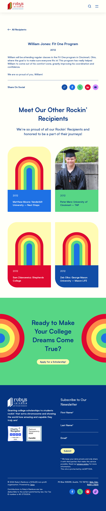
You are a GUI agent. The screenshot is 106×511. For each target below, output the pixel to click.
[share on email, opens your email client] (95, 87)
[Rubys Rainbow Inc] (34, 433)
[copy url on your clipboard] (64, 87)
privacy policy (83, 464)
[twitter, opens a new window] (80, 492)
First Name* (67, 412)
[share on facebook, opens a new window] (72, 87)
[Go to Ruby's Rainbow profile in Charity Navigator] (15, 433)
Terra (32, 484)
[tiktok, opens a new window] (95, 492)
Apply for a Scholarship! (53, 361)
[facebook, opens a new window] (72, 492)
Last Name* (67, 425)
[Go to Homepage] (15, 6)
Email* (64, 438)
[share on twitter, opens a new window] (80, 87)
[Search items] (89, 6)
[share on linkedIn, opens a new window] (88, 87)
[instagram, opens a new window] (88, 492)
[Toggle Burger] (96, 6)
